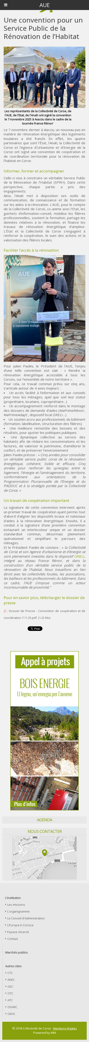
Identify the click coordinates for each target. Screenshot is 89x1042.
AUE (44, 5)
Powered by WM (44, 1033)
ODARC (12, 1007)
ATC (10, 1000)
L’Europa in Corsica (20, 925)
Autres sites (13, 966)
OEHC (11, 1014)
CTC (10, 973)
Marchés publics (16, 952)
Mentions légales (65, 1028)
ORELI (79, 556)
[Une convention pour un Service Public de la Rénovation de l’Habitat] (44, 257)
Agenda (44, 819)
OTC (10, 993)
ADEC (11, 980)
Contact (12, 939)
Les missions (16, 905)
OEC (10, 986)
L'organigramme (18, 911)
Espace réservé (18, 932)
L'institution (13, 898)
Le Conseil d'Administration (26, 918)
